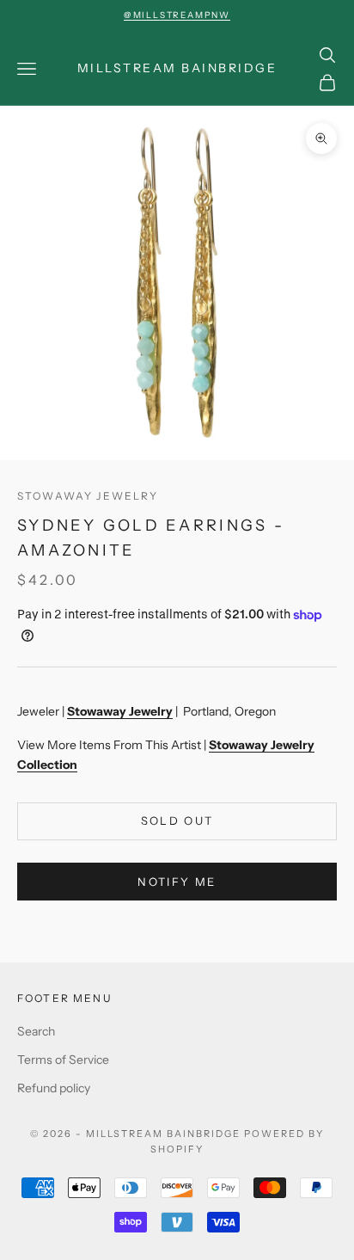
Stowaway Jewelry (88, 495)
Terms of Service (63, 1059)
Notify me (176, 881)
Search (36, 1031)
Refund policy (53, 1088)
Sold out (177, 820)
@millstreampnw (177, 15)
